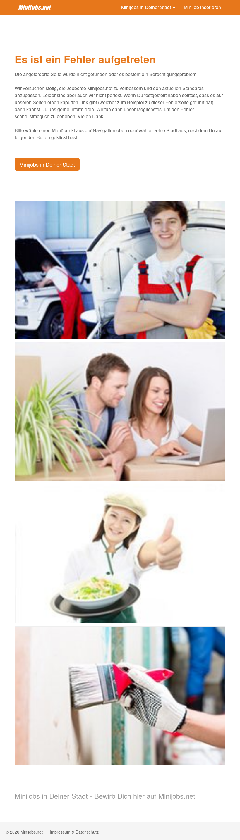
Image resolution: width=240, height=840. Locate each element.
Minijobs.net (34, 7)
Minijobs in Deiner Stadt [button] (146, 7)
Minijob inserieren (202, 7)
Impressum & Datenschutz (74, 832)
